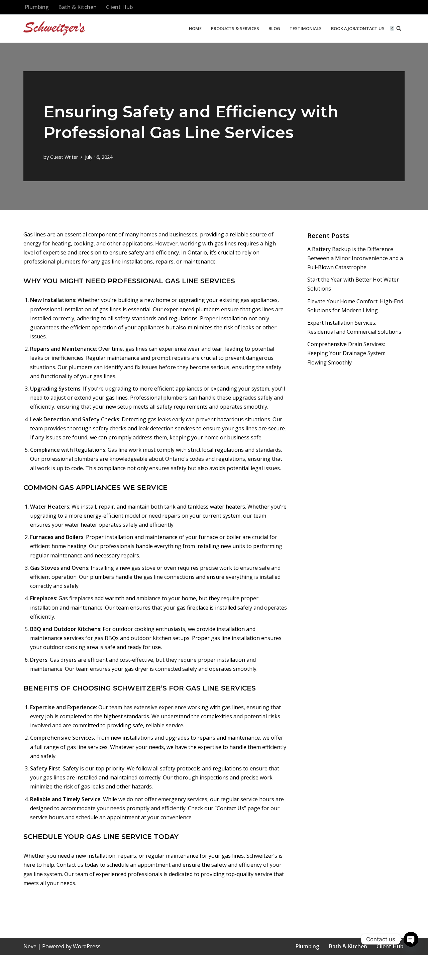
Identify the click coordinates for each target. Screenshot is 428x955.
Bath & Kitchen (77, 7)
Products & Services (235, 28)
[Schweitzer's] (54, 28)
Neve (29, 946)
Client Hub (119, 7)
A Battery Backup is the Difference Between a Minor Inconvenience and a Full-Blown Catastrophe (355, 258)
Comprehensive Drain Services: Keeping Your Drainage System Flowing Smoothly (346, 353)
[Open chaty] (411, 939)
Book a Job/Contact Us (358, 28)
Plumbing (37, 7)
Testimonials (306, 28)
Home (195, 28)
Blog (274, 28)
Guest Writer (64, 157)
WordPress (87, 946)
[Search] (398, 28)
